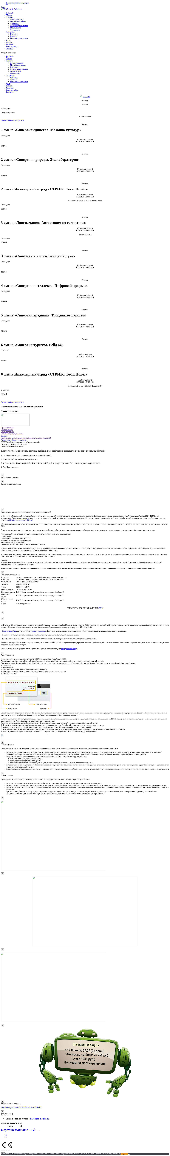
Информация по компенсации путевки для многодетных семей (26, 438)
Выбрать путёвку (39, 1118)
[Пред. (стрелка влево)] (2, 1152)
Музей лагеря (15, 28)
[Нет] (129, 1154)
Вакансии (9, 44)
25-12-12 (86, 97)
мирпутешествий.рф (69, 649)
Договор (13, 36)
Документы (14, 24)
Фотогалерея (15, 30)
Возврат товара (7, 430)
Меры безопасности (18, 22)
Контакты (9, 49)
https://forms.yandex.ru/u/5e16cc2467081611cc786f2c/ (21, 1108)
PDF (100, 608)
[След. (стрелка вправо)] (4, 1152)
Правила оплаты (7, 428)
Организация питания (19, 26)
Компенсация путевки (19, 38)
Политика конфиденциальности (13, 440)
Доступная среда (16, 19)
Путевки (9, 42)
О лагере (9, 17)
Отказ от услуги (7, 432)
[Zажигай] (53, 869)
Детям (8, 40)
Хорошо (124, 1154)
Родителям (10, 32)
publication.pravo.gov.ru (16, 520)
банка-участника (38, 631)
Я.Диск (29, 520)
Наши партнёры (12, 46)
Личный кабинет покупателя (12, 120)
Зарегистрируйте (9, 631)
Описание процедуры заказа (12, 434)
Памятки (13, 34)
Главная (9, 15)
